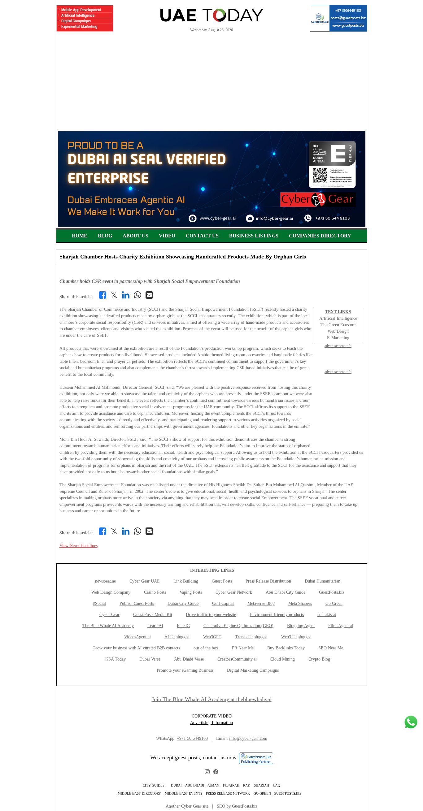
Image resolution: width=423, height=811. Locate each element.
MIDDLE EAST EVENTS (183, 793)
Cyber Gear (109, 614)
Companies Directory (320, 235)
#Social (99, 603)
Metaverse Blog (261, 603)
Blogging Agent (301, 625)
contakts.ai (326, 614)
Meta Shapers (300, 603)
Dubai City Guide (183, 603)
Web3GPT (212, 637)
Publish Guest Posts (137, 603)
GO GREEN (262, 793)
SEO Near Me (330, 648)
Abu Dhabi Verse (189, 659)
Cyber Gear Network (234, 592)
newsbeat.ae (105, 581)
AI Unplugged (177, 637)
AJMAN (213, 785)
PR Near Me (243, 648)
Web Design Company (110, 592)
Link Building (185, 581)
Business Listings (253, 235)
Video (167, 235)
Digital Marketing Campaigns (253, 670)
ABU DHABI (194, 785)
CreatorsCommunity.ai (237, 659)
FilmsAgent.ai (340, 625)
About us (135, 235)
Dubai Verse (149, 659)
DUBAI (176, 785)
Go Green (333, 603)
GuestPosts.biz (331, 592)
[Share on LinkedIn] (125, 295)
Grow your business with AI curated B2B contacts (136, 648)
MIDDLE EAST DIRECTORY (139, 793)
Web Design (338, 331)
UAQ (276, 785)
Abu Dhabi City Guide (285, 592)
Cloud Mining (282, 659)
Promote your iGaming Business (185, 670)
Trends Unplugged (251, 637)
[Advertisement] (211, 84)
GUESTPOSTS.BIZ (288, 793)
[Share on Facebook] (102, 295)
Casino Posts (155, 592)
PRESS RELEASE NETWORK (228, 793)
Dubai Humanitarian (322, 581)
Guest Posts (222, 581)
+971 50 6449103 (192, 738)
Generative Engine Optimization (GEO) (238, 625)
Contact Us (202, 235)
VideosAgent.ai (137, 637)
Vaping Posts (191, 592)
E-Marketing (338, 338)
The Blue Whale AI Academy (108, 625)
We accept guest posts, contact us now (193, 757)
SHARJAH (261, 785)
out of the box (206, 648)
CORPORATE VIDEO (212, 716)
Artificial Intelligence (338, 318)
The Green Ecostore (338, 325)
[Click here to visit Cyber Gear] (211, 225)
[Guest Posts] (338, 18)
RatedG (183, 625)
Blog (105, 235)
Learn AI (155, 625)
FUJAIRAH (231, 785)
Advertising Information (211, 722)
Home (79, 235)
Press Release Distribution (268, 581)
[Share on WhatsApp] (137, 295)
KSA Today (115, 659)
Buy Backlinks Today (286, 648)
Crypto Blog (319, 659)
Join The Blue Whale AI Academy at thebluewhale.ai (212, 699)
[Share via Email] (149, 295)
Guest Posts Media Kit (152, 614)
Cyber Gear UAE (144, 581)
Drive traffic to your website (211, 614)
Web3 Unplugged (296, 637)
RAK (246, 785)
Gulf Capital (223, 603)
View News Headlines (78, 545)
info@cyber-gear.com (248, 738)
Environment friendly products (277, 614)
